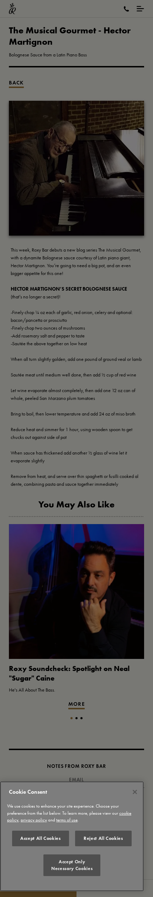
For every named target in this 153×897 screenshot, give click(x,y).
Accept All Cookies (40, 838)
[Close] (135, 792)
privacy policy (34, 819)
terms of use (67, 819)
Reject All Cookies (103, 838)
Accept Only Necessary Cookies (72, 865)
